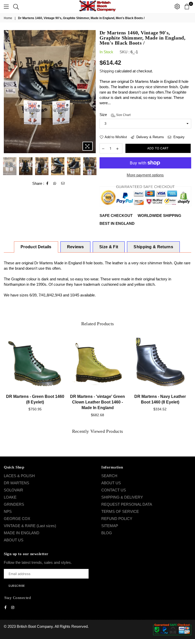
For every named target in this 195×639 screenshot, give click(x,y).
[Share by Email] (63, 183)
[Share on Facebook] (47, 183)
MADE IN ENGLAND (21, 533)
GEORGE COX (17, 518)
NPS (8, 511)
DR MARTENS (16, 483)
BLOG (106, 533)
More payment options (145, 175)
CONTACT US (113, 490)
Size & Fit (108, 247)
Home (8, 18)
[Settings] (177, 6)
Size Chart (123, 115)
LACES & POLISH (19, 476)
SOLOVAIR (13, 490)
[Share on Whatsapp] (55, 183)
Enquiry (178, 137)
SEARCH (109, 476)
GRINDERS (14, 504)
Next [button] (91, 91)
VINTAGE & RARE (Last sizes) (30, 526)
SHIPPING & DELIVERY (122, 497)
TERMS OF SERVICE (120, 511)
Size (115, 114)
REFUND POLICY (116, 518)
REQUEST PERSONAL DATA (126, 504)
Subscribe (16, 586)
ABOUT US (13, 540)
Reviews (75, 247)
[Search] (16, 6)
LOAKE (10, 497)
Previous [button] (8, 91)
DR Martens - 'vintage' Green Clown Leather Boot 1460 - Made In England (97, 402)
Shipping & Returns (153, 247)
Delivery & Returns (149, 137)
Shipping (107, 71)
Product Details (36, 247)
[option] (50, 91)
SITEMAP (109, 526)
